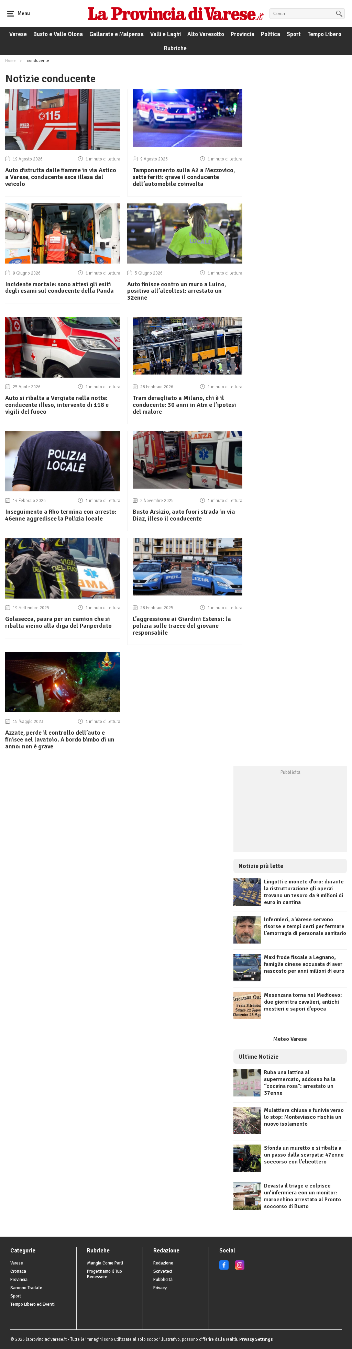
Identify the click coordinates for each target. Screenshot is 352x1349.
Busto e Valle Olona (58, 34)
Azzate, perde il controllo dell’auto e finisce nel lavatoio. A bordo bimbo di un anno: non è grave (59, 739)
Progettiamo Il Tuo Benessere (104, 1274)
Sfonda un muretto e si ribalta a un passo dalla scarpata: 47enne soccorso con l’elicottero (304, 1155)
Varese (18, 34)
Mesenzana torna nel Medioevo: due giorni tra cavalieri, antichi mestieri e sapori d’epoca (303, 1002)
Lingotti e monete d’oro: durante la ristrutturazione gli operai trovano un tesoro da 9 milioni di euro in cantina (304, 892)
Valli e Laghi (165, 34)
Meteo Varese (290, 1039)
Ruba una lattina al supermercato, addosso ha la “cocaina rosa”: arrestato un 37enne (300, 1082)
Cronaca (18, 1271)
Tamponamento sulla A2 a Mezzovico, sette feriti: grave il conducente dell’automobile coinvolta (184, 177)
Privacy (160, 1288)
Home (10, 60)
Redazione (163, 1263)
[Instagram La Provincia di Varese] (239, 1268)
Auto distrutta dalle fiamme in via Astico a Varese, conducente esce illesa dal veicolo (60, 177)
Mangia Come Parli (105, 1263)
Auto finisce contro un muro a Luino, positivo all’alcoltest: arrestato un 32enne (176, 291)
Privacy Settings (256, 1339)
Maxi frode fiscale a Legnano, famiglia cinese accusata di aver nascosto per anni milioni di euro (304, 964)
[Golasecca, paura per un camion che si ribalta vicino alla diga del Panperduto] (62, 596)
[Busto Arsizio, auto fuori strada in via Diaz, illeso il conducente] (187, 486)
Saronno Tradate (26, 1288)
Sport (294, 34)
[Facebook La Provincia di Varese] (224, 1268)
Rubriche (175, 48)
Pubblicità (163, 1279)
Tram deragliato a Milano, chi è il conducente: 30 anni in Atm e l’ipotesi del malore (184, 404)
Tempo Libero (324, 34)
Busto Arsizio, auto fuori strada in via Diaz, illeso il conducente (184, 515)
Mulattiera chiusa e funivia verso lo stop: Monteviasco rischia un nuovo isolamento (304, 1117)
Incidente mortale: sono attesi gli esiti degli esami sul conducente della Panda (59, 287)
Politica (270, 34)
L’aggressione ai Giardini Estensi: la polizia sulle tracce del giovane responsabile (182, 625)
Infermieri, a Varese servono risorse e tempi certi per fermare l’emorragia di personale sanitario (305, 926)
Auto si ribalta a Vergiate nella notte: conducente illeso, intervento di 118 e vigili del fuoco (57, 404)
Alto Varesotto (205, 34)
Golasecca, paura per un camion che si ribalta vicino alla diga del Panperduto (58, 622)
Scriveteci (162, 1271)
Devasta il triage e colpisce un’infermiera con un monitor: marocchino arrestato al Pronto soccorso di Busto (302, 1196)
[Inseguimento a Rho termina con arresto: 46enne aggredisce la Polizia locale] (62, 489)
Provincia (242, 34)
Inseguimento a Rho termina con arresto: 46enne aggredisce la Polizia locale (61, 515)
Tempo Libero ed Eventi (32, 1304)
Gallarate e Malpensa (116, 34)
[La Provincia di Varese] (176, 13)
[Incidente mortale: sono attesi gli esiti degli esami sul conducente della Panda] (62, 261)
